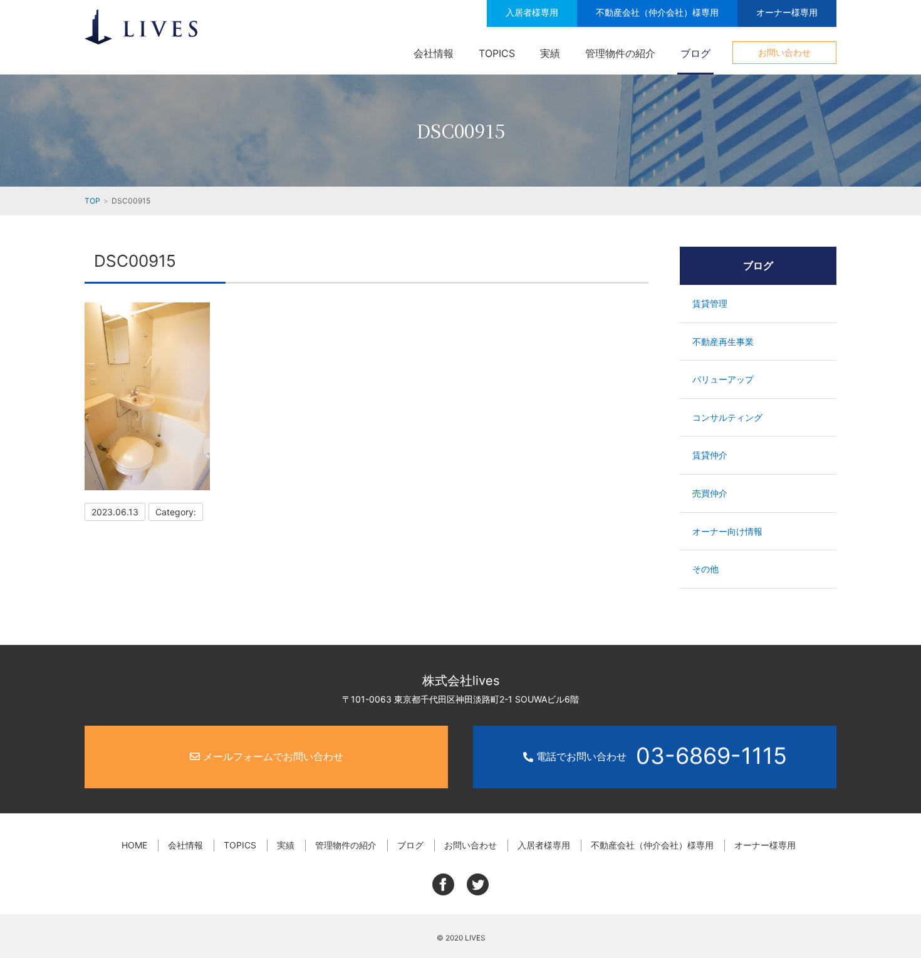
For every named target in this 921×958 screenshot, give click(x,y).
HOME (134, 845)
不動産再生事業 (723, 341)
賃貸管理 (709, 303)
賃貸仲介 (709, 455)
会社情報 (434, 53)
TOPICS (497, 53)
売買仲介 (709, 493)
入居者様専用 (532, 12)
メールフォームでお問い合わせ (271, 756)
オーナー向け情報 (727, 531)
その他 (705, 569)
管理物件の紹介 (620, 53)
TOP (92, 200)
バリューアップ (723, 379)
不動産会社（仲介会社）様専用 (657, 12)
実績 (550, 53)
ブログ (695, 53)
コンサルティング (727, 417)
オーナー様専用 (787, 12)
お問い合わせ (784, 52)
